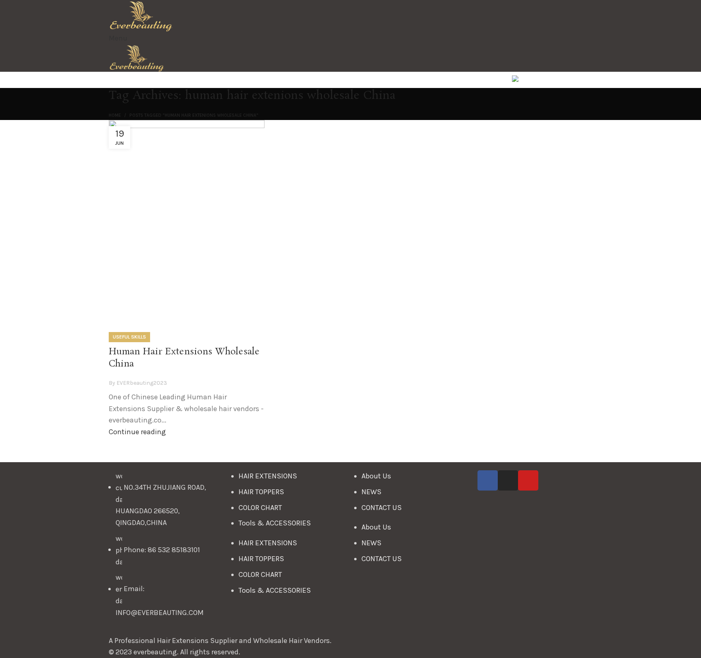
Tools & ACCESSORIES (275, 523)
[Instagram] (508, 480)
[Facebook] (487, 480)
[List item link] (166, 548)
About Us (376, 476)
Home (115, 115)
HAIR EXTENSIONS (268, 476)
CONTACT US (381, 507)
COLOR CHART (260, 507)
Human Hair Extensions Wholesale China (184, 358)
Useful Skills (129, 337)
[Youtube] (528, 480)
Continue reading (137, 431)
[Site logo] (141, 15)
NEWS (371, 491)
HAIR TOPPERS (261, 491)
